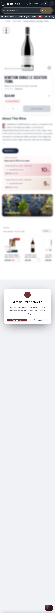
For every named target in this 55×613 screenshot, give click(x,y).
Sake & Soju (50, 16)
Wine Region (24, 16)
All (2, 16)
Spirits (37, 16)
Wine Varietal (11, 16)
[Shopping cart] (51, 3)
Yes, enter (16, 320)
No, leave (38, 320)
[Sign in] (45, 3)
